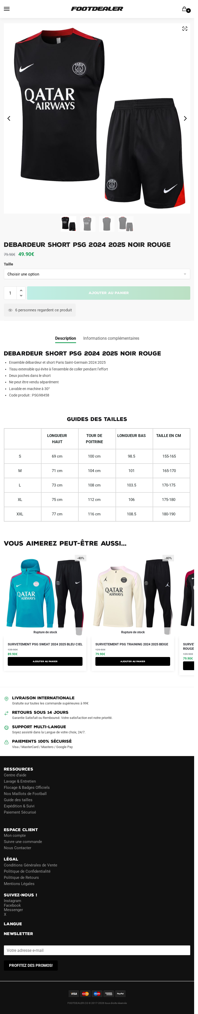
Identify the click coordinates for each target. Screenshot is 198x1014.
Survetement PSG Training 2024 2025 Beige (131, 644)
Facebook (12, 905)
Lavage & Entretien (20, 781)
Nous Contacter (17, 848)
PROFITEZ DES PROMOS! (31, 965)
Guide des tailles (18, 800)
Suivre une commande (23, 841)
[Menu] (11, 9)
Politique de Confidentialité (27, 871)
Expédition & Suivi (19, 806)
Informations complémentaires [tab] (111, 338)
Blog (8, 818)
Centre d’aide (15, 775)
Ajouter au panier (109, 293)
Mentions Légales (19, 883)
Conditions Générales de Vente (30, 865)
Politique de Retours (21, 877)
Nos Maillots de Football (25, 793)
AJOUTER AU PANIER (45, 661)
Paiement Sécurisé (20, 812)
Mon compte (15, 835)
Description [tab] (65, 338)
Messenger (13, 909)
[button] (21, 290)
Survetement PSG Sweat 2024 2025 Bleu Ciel (45, 644)
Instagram (12, 900)
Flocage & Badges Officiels (27, 787)
